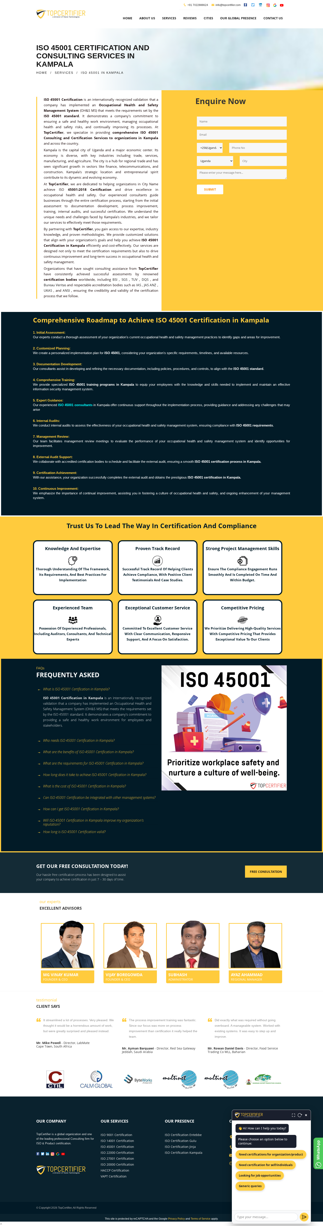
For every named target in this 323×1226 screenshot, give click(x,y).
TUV (135, 279)
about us (147, 18)
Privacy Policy (176, 1218)
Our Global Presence (238, 18)
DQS (146, 279)
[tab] (97, 689)
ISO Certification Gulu (180, 1141)
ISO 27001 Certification (117, 1158)
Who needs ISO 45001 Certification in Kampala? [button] (78, 740)
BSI (116, 279)
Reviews (190, 18)
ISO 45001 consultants (75, 405)
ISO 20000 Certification (117, 1164)
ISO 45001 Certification (117, 1147)
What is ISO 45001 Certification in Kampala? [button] (76, 689)
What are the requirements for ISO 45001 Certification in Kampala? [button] (93, 763)
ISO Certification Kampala (183, 1152)
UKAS (48, 290)
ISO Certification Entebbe (183, 1135)
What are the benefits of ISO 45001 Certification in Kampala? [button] (88, 751)
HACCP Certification (115, 1170)
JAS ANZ (150, 285)
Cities (208, 18)
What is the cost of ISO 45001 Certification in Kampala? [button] (84, 786)
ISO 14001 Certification (117, 1141)
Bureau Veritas (55, 285)
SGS (125, 279)
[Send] (304, 1217)
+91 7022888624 (197, 5)
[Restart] (300, 1115)
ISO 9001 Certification (116, 1135)
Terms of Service (200, 1218)
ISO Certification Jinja (180, 1147)
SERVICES (64, 72)
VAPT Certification (114, 1176)
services (169, 18)
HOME (41, 72)
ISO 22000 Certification (117, 1152)
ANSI (67, 290)
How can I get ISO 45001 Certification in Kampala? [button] (81, 809)
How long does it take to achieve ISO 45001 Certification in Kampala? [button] (94, 774)
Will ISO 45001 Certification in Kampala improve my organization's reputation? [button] (93, 821)
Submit (210, 189)
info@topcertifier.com (228, 5)
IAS (139, 285)
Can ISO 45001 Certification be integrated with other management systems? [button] (99, 797)
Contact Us (273, 18)
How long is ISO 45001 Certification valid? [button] (74, 831)
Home (127, 18)
